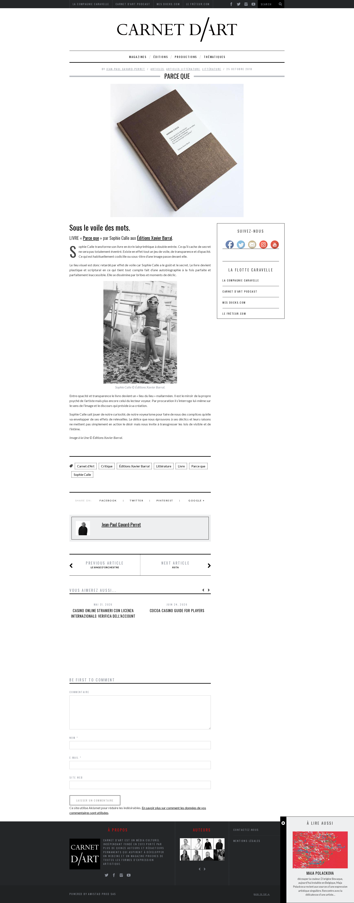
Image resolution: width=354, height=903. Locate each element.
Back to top (261, 894)
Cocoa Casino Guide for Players (177, 610)
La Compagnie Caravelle (240, 280)
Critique (106, 466)
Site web (76, 777)
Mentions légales (246, 841)
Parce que (91, 238)
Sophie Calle (82, 474)
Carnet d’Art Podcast (239, 291)
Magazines (138, 57)
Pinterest (165, 500)
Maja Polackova (320, 873)
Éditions (160, 57)
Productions (186, 57)
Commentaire (79, 692)
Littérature (211, 69)
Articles (157, 69)
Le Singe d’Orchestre (105, 565)
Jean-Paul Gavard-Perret (125, 69)
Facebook (108, 500)
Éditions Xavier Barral (154, 238)
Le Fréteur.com (234, 313)
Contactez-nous (246, 829)
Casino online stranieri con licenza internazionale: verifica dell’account (103, 613)
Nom (73, 737)
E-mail (75, 757)
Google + (196, 500)
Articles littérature (183, 69)
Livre (181, 466)
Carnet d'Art (85, 466)
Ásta (175, 565)
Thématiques (215, 57)
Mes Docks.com (234, 302)
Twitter (136, 500)
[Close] (283, 823)
